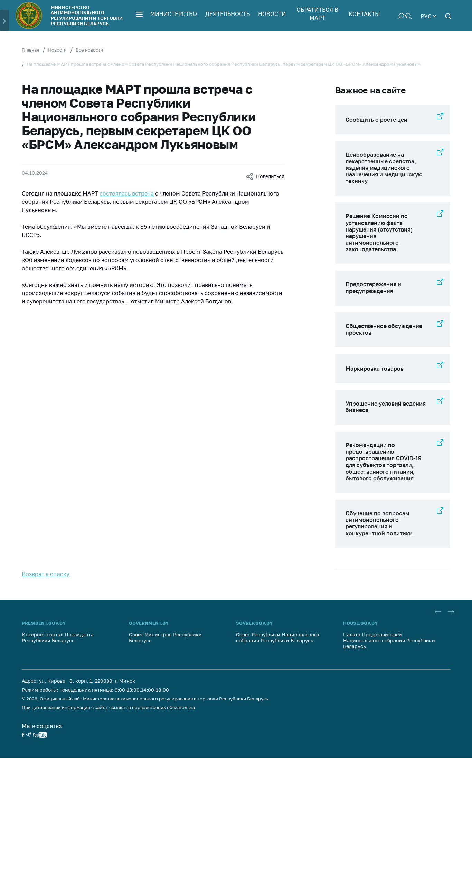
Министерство (173, 13)
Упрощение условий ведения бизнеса (386, 407)
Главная (30, 50)
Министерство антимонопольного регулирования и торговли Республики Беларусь (87, 15)
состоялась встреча (127, 193)
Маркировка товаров (375, 368)
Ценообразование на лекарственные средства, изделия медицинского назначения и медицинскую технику (384, 168)
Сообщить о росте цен (376, 119)
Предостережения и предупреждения (373, 287)
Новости (272, 13)
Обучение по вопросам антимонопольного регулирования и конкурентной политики (379, 523)
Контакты (364, 13)
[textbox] (428, 15)
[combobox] (428, 15)
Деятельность (227, 13)
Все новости (89, 50)
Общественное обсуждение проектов (384, 329)
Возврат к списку (45, 574)
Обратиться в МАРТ (317, 13)
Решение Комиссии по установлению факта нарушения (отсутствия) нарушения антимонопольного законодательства (379, 232)
